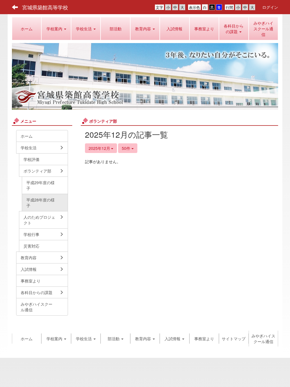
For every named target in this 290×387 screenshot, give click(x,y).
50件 (126, 148)
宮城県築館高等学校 (45, 7)
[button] (56, 28)
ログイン (270, 7)
